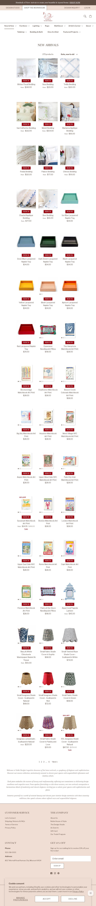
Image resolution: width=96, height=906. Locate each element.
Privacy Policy (78, 891)
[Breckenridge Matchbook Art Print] (26, 373)
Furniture (23, 26)
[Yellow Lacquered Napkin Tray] (26, 286)
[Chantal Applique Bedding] (26, 198)
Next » (55, 762)
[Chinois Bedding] (69, 155)
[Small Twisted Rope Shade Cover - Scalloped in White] (69, 635)
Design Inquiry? (72, 8)
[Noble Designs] (48, 16)
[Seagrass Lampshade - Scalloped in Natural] (26, 722)
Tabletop (20, 32)
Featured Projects (70, 32)
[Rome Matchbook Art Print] (48, 548)
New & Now (9, 26)
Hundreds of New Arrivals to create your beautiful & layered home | (48, 2)
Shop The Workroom (34, 8)
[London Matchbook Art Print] (69, 504)
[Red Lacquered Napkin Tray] (26, 329)
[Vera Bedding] (48, 68)
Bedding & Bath (36, 32)
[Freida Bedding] (26, 155)
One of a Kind (53, 32)
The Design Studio (57, 824)
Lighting (36, 26)
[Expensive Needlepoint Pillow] (48, 329)
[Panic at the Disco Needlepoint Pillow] (48, 591)
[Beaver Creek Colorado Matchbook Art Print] (69, 373)
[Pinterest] (58, 873)
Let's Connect (10, 818)
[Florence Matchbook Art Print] (26, 591)
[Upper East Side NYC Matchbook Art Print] (26, 548)
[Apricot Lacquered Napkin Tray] (69, 286)
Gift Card (54, 831)
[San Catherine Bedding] (26, 111)
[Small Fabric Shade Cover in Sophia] (48, 635)
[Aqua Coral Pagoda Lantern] (69, 591)
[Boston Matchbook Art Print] (48, 504)
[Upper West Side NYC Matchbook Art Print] (48, 460)
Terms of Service (11, 824)
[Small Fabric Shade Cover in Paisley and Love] (48, 722)
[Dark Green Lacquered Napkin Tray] (48, 242)
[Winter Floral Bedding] (26, 68)
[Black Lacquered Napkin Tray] (69, 242)
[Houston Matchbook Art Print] (48, 417)
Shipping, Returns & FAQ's (15, 821)
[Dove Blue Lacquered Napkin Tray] (26, 242)
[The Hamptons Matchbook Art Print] (69, 329)
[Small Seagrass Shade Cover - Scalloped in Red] (48, 678)
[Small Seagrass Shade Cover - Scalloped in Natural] (26, 678)
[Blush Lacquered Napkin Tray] (48, 286)
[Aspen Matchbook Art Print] (26, 460)
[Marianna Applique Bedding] (69, 111)
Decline (72, 899)
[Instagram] (55, 873)
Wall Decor (58, 26)
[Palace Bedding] (48, 155)
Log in (87, 8)
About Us (54, 818)
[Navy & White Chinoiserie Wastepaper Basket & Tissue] (26, 635)
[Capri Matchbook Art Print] (69, 548)
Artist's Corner (74, 26)
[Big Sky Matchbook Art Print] (26, 417)
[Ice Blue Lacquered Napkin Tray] (69, 198)
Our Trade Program (58, 834)
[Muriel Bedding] (48, 111)
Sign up (57, 866)
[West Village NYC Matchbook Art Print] (69, 417)
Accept (47, 899)
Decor (88, 26)
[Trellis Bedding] (69, 68)
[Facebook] (51, 873)
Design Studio (13, 8)
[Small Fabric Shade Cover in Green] (69, 678)
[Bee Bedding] (48, 198)
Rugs (47, 26)
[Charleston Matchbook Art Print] (48, 373)
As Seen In (54, 828)
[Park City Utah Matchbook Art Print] (69, 460)
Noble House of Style (58, 821)
